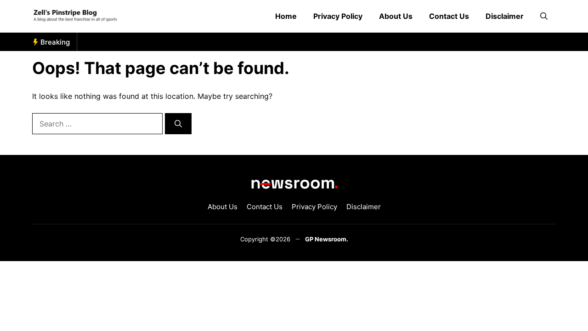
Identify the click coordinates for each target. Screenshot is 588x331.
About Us (396, 16)
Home (286, 16)
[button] (544, 16)
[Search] (178, 123)
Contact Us (449, 16)
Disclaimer (505, 16)
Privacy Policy (337, 16)
